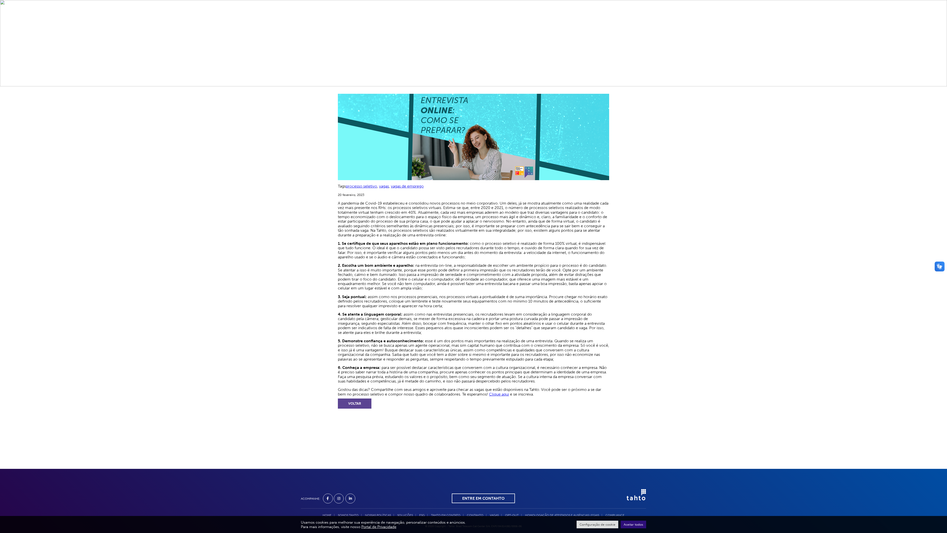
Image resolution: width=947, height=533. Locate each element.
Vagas (531, 20)
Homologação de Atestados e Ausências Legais (562, 515)
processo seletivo (361, 186)
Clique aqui (499, 394)
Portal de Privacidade (378, 527)
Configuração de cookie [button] (597, 524)
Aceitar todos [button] (633, 524)
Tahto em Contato (472, 20)
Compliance (597, 20)
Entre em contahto (483, 498)
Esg (443, 20)
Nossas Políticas (378, 515)
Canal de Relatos (560, 20)
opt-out (512, 515)
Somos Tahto (395, 20)
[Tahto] (633, 498)
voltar (354, 403)
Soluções (424, 20)
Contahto (507, 20)
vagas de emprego (407, 186)
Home (369, 20)
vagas (384, 186)
